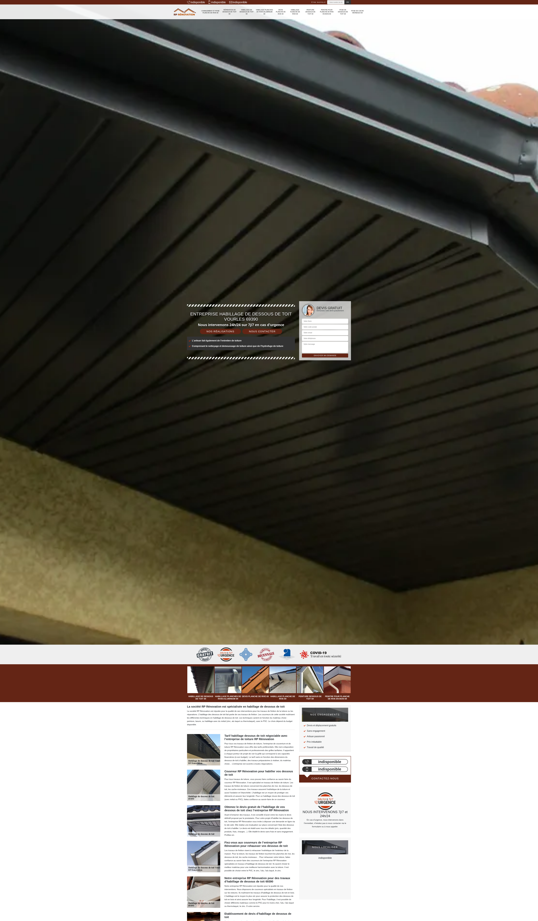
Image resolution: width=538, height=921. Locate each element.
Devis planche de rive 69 (281, 12)
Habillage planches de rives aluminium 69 (264, 12)
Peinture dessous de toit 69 (310, 12)
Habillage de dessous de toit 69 (247, 12)
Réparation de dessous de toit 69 (229, 12)
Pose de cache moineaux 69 (357, 12)
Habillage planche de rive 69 (295, 12)
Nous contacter (262, 331)
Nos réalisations (220, 331)
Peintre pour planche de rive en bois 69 (327, 12)
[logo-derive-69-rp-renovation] (185, 11)
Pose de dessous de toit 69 (343, 12)
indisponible (198, 2)
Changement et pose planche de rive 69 (210, 12)
